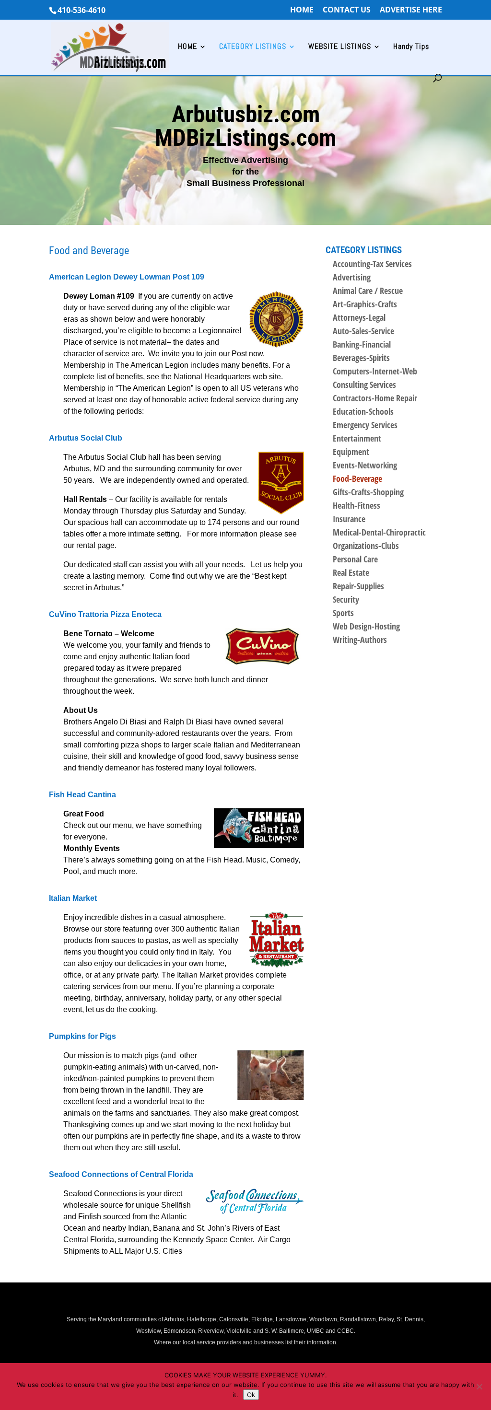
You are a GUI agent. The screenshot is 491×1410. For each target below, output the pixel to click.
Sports (343, 612)
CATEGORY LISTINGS (252, 47)
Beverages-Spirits (361, 357)
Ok (251, 1394)
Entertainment (357, 438)
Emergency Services (365, 425)
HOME (302, 10)
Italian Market (73, 898)
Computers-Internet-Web (375, 371)
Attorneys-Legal (359, 317)
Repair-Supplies (358, 586)
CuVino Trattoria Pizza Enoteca (105, 614)
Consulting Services (364, 384)
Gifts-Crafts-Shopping (368, 492)
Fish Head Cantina (82, 795)
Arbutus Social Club (85, 438)
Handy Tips (411, 47)
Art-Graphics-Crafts (365, 304)
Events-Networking (365, 465)
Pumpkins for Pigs (82, 1036)
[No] (479, 1386)
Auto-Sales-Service (363, 331)
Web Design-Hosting (366, 626)
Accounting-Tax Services (372, 263)
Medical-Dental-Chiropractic (379, 532)
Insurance (349, 518)
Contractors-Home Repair (375, 398)
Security (346, 599)
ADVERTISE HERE (411, 10)
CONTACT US (347, 10)
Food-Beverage (357, 478)
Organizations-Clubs (366, 545)
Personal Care (355, 559)
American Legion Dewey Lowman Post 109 (126, 277)
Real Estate (351, 572)
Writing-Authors (360, 639)
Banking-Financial (362, 344)
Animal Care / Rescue (368, 290)
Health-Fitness (356, 505)
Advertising (352, 277)
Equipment (351, 451)
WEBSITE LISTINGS (339, 47)
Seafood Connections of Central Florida (121, 1174)
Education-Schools (363, 411)
